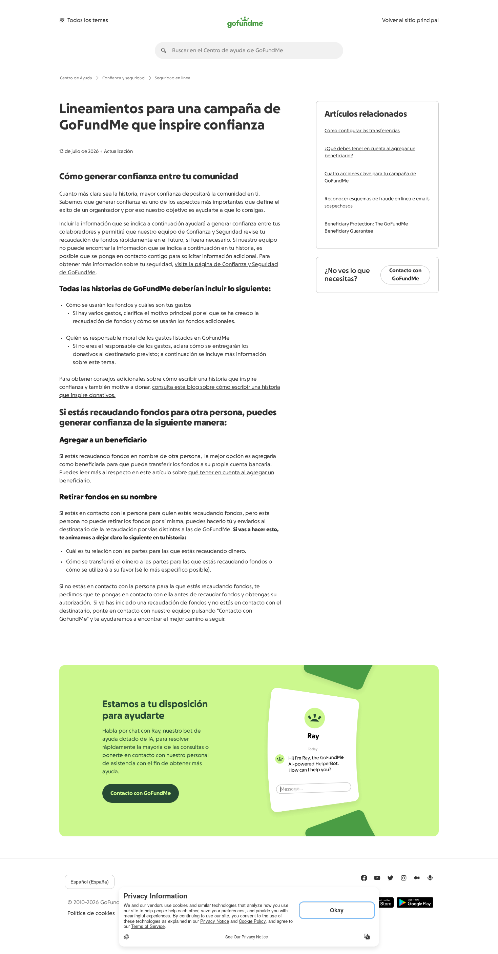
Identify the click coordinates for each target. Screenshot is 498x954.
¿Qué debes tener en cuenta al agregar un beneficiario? (370, 152)
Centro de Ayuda (76, 78)
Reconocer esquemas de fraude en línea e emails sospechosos (377, 202)
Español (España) (89, 882)
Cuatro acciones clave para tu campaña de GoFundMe (370, 177)
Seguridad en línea (172, 78)
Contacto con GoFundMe (405, 274)
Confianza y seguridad (123, 78)
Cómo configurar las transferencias (362, 130)
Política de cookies (91, 913)
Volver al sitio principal (410, 20)
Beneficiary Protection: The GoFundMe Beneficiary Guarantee (366, 228)
